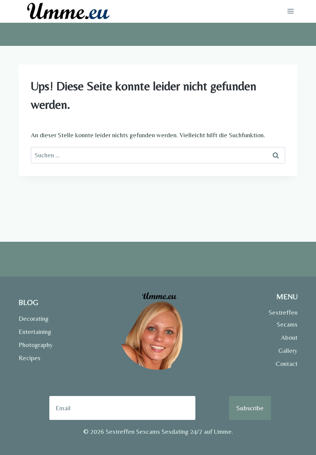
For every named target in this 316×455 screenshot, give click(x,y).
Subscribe (250, 408)
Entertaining (34, 331)
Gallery (288, 350)
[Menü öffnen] (290, 11)
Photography (35, 345)
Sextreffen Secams (283, 318)
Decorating (33, 318)
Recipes (29, 358)
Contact (287, 363)
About (289, 337)
